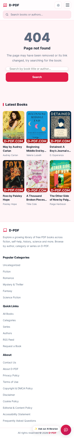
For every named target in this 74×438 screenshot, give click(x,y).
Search (37, 77)
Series (6, 326)
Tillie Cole (31, 204)
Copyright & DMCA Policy (18, 388)
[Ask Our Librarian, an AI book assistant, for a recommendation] (66, 430)
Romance (8, 277)
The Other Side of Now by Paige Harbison (60, 199)
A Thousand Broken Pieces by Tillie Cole (35, 199)
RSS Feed (8, 339)
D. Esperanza (57, 155)
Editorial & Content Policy (17, 407)
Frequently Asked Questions (19, 420)
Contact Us (9, 362)
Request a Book (12, 346)
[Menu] (67, 5)
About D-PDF (10, 368)
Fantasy (7, 290)
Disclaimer (9, 394)
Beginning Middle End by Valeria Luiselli (35, 150)
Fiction (7, 271)
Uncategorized (11, 265)
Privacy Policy (11, 375)
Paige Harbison (58, 204)
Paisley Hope (10, 204)
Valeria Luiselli (33, 155)
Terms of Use (10, 381)
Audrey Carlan (10, 155)
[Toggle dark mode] (58, 5)
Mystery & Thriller (13, 284)
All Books (8, 313)
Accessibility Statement (16, 414)
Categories (9, 320)
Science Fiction (12, 297)
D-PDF (52, 432)
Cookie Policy (11, 401)
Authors (7, 333)
